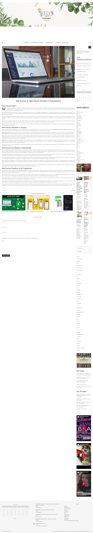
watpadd (78, 158)
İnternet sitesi (4, 232)
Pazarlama (78, 139)
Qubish (5, 190)
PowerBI (78, 314)
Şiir (77, 147)
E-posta (3, 227)
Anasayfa (26, 42)
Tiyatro (78, 155)
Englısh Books (66, 515)
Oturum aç (58, 42)
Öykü (77, 137)
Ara (89, 47)
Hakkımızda (66, 511)
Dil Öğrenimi (79, 120)
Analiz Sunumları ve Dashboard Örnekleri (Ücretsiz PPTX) (86, 222)
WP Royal (3, 531)
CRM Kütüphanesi (79, 118)
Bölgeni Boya (66, 507)
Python (38, 99)
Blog (77, 114)
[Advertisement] (46, 34)
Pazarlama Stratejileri (80, 140)
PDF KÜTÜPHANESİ (80, 53)
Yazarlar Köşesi (80, 248)
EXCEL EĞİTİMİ (79, 125)
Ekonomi (78, 124)
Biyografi (78, 113)
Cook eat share (79, 117)
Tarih (77, 150)
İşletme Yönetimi (79, 131)
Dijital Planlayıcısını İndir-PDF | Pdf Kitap (83, 398)
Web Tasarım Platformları (81, 159)
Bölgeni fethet (65, 42)
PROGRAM (34, 99)
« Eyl (83, 103)
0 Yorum (40, 103)
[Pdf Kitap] (46, 13)
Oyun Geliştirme (79, 138)
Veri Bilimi (78, 157)
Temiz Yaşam (79, 153)
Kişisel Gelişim (79, 132)
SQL (77, 149)
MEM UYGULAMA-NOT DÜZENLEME (59, 211)
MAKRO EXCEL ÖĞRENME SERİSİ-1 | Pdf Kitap (43, 518)
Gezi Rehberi (79, 128)
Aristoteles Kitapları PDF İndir (81, 80)
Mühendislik (79, 136)
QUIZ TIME (66, 519)
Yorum (3, 240)
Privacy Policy (66, 518)
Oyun (65, 513)
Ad (2, 222)
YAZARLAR (78, 161)
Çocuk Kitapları (79, 115)
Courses (65, 509)
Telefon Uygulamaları (80, 152)
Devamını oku (79, 412)
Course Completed (67, 508)
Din (77, 121)
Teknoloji (42, 99)
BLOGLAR (41, 42)
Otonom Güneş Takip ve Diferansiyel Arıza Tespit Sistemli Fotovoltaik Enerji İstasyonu (79, 188)
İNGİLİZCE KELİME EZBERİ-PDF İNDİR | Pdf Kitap (43, 514)
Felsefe (78, 126)
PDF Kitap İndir (34, 42)
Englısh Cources (49, 42)
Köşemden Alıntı (79, 133)
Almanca (78, 111)
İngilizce (78, 130)
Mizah (78, 134)
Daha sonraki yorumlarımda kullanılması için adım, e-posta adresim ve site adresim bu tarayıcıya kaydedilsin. (20, 238)
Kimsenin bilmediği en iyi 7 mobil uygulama (35, 211)
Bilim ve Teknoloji (79, 112)
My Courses (66, 512)
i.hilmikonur (86, 196)
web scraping (4, 188)
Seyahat (78, 146)
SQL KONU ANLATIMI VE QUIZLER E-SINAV (71, 520)
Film (77, 127)
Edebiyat (78, 278)
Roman (78, 145)
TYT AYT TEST (79, 156)
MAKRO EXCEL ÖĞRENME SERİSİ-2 (9, 211)
